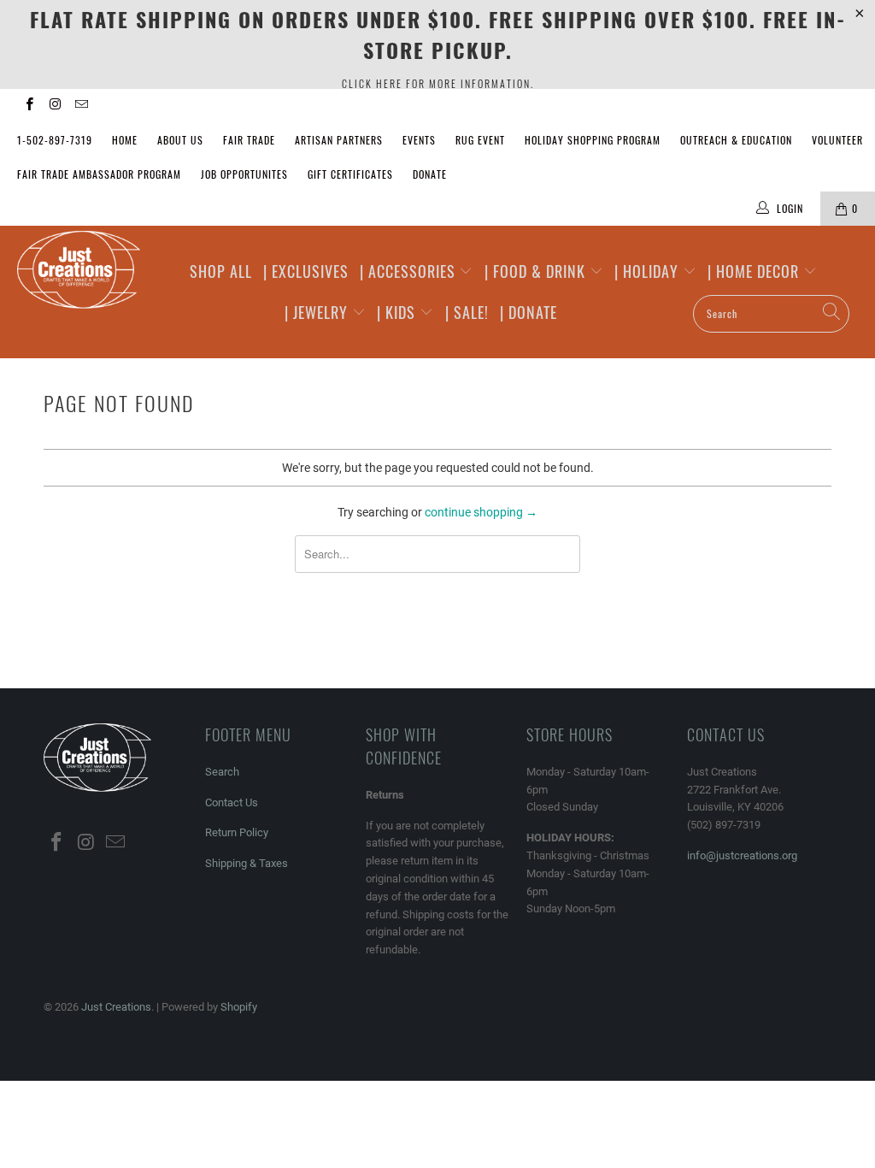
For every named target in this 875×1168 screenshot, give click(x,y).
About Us (180, 140)
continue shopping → (481, 512)
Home (125, 140)
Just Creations (116, 1006)
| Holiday (648, 271)
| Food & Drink (537, 271)
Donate (430, 174)
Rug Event (480, 140)
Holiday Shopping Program (593, 140)
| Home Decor (755, 271)
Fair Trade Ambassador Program (99, 174)
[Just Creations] (78, 271)
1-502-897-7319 (54, 140)
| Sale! (467, 312)
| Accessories (410, 271)
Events (419, 140)
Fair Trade (249, 140)
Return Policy (236, 832)
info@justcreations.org (742, 855)
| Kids (398, 312)
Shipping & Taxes (246, 863)
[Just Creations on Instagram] (54, 106)
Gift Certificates (350, 174)
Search (222, 771)
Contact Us (231, 802)
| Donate (528, 312)
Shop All (221, 271)
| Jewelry (318, 312)
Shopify (238, 1006)
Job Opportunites (244, 174)
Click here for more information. (438, 83)
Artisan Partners (339, 140)
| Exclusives (306, 271)
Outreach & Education (736, 140)
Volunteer (837, 140)
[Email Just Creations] (80, 106)
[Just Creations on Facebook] (28, 106)
